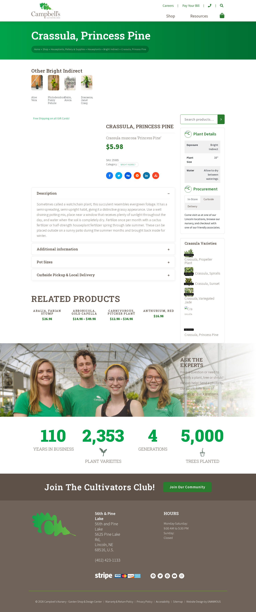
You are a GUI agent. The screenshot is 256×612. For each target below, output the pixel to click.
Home (37, 49)
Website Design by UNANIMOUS (203, 601)
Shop (170, 15)
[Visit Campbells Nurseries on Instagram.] (181, 575)
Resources (199, 15)
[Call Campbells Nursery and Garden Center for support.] (207, 4)
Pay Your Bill (190, 5)
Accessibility (163, 601)
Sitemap (178, 601)
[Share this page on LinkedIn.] (146, 175)
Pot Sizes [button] (44, 262)
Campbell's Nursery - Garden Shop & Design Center (73, 601)
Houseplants (94, 49)
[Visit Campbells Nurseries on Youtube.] (174, 575)
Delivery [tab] (192, 206)
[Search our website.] (219, 4)
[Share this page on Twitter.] (118, 175)
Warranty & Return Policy (119, 601)
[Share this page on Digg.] (128, 175)
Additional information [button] (57, 249)
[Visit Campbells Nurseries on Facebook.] (153, 575)
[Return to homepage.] (61, 524)
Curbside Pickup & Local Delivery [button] (66, 275)
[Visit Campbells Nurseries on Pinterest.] (167, 575)
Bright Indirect (111, 49)
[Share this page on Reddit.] (137, 175)
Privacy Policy (144, 601)
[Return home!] (45, 17)
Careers (168, 5)
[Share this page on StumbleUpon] (155, 175)
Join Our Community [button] (187, 487)
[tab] (103, 193)
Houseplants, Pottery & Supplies (68, 49)
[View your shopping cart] (217, 13)
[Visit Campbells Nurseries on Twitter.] (160, 575)
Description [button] (47, 193)
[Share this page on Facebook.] (109, 175)
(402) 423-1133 (107, 560)
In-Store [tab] (193, 199)
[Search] (221, 119)
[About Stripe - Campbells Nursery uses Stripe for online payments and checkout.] (118, 580)
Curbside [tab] (209, 199)
